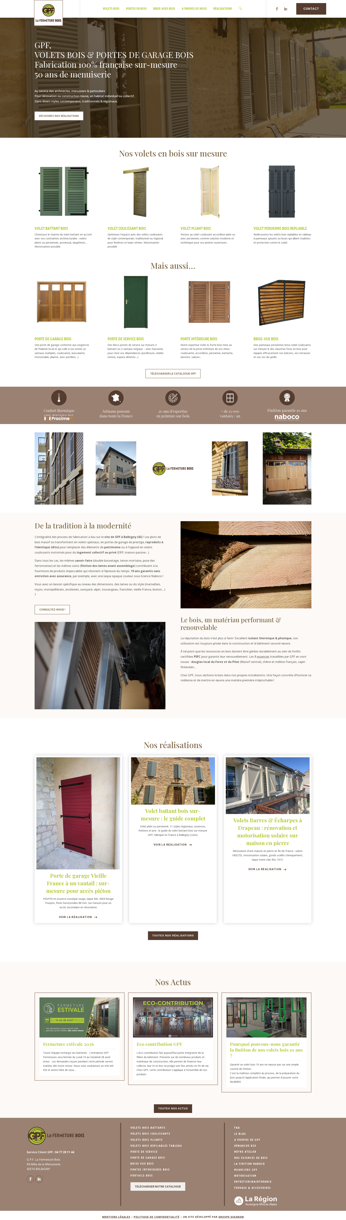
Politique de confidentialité (156, 1217)
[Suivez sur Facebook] (277, 9)
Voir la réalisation (75, 917)
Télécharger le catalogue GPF (173, 373)
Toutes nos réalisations (173, 935)
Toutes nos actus (173, 1108)
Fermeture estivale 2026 (68, 1044)
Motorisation (245, 1176)
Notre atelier (245, 1152)
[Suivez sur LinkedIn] (285, 9)
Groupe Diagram (231, 1217)
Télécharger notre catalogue (158, 1186)
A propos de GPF (247, 1140)
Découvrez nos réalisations (59, 116)
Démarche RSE (245, 1146)
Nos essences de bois (251, 1158)
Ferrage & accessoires (252, 1188)
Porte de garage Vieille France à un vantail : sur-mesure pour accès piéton (78, 883)
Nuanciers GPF (246, 1170)
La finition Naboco (249, 1164)
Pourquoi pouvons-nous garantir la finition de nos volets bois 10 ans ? (266, 1050)
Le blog (240, 1134)
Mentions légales (116, 1217)
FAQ (237, 1128)
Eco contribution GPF (159, 1044)
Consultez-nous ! (52, 609)
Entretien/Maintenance (253, 1182)
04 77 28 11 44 (64, 1152)
